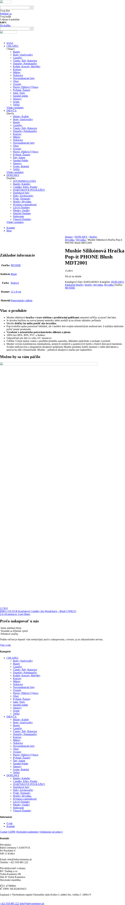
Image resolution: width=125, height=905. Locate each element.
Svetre (16, 101)
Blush (14, 274)
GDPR (11, 831)
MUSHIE (70, 287)
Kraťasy (17, 69)
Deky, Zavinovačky (23, 195)
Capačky (17, 57)
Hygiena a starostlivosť (25, 204)
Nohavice (18, 75)
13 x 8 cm (16, 291)
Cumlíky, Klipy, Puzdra (25, 187)
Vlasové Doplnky (22, 219)
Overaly (17, 84)
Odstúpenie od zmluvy (51, 831)
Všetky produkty (15, 107)
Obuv (16, 81)
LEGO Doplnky (21, 207)
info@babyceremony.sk (32, 903)
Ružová (15, 282)
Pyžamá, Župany (21, 90)
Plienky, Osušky (21, 210)
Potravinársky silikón (21, 300)
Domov (69, 236)
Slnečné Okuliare (22, 213)
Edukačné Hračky (74, 284)
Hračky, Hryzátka (22, 201)
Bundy (16, 51)
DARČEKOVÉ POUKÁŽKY (29, 189)
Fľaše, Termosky (21, 198)
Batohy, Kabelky (21, 184)
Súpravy (17, 98)
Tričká (16, 104)
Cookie (3, 831)
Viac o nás (5, 645)
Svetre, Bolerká (21, 166)
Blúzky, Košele (21, 116)
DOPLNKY (13, 175)
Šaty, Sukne (19, 157)
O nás (10, 823)
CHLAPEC (13, 46)
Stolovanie (18, 216)
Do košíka (5, 25)
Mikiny (17, 72)
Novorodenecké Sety (24, 78)
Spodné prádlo (20, 95)
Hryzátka (81, 239)
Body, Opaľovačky (23, 54)
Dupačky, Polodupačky (25, 63)
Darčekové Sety (21, 192)
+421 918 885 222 (9, 903)
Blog (9, 230)
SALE (10, 43)
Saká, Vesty (19, 93)
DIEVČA (12, 110)
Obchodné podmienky (27, 831)
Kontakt (11, 227)
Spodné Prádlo (20, 160)
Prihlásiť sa (6, 13)
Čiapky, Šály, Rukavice (25, 60)
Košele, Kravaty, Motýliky (26, 66)
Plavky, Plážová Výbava (25, 87)
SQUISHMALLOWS (24, 181)
